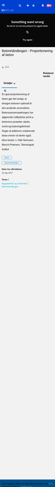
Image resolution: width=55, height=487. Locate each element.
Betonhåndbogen (10, 186)
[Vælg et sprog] (49, 6)
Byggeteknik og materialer (14, 183)
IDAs (51, 483)
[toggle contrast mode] (33, 5)
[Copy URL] (27, 32)
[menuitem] (20, 5)
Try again (27, 40)
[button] (4, 5)
